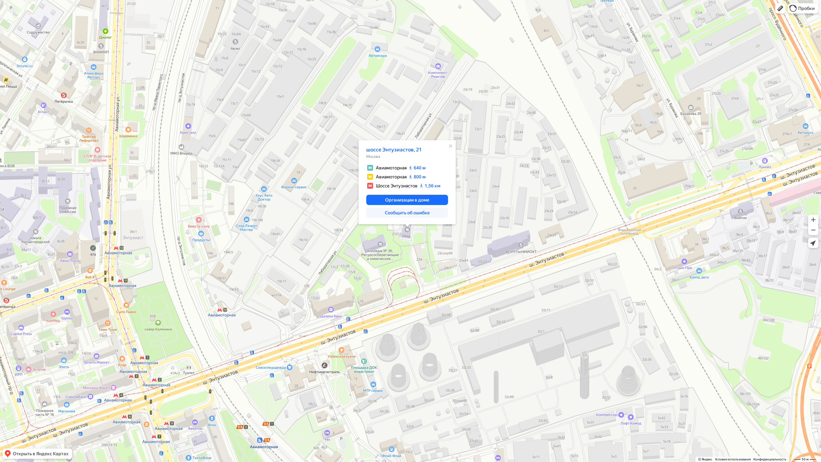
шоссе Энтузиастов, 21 (394, 150)
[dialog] (407, 182)
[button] (780, 8)
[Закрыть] (450, 146)
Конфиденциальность (769, 459)
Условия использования (733, 459)
